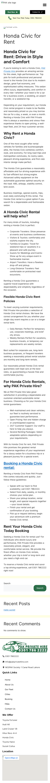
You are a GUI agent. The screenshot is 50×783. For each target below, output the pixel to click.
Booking (8, 699)
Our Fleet (9, 689)
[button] (45, 5)
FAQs (7, 704)
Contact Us (10, 709)
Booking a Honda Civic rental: (23, 465)
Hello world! (9, 610)
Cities (7, 694)
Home (7, 680)
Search (7, 583)
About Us (9, 684)
